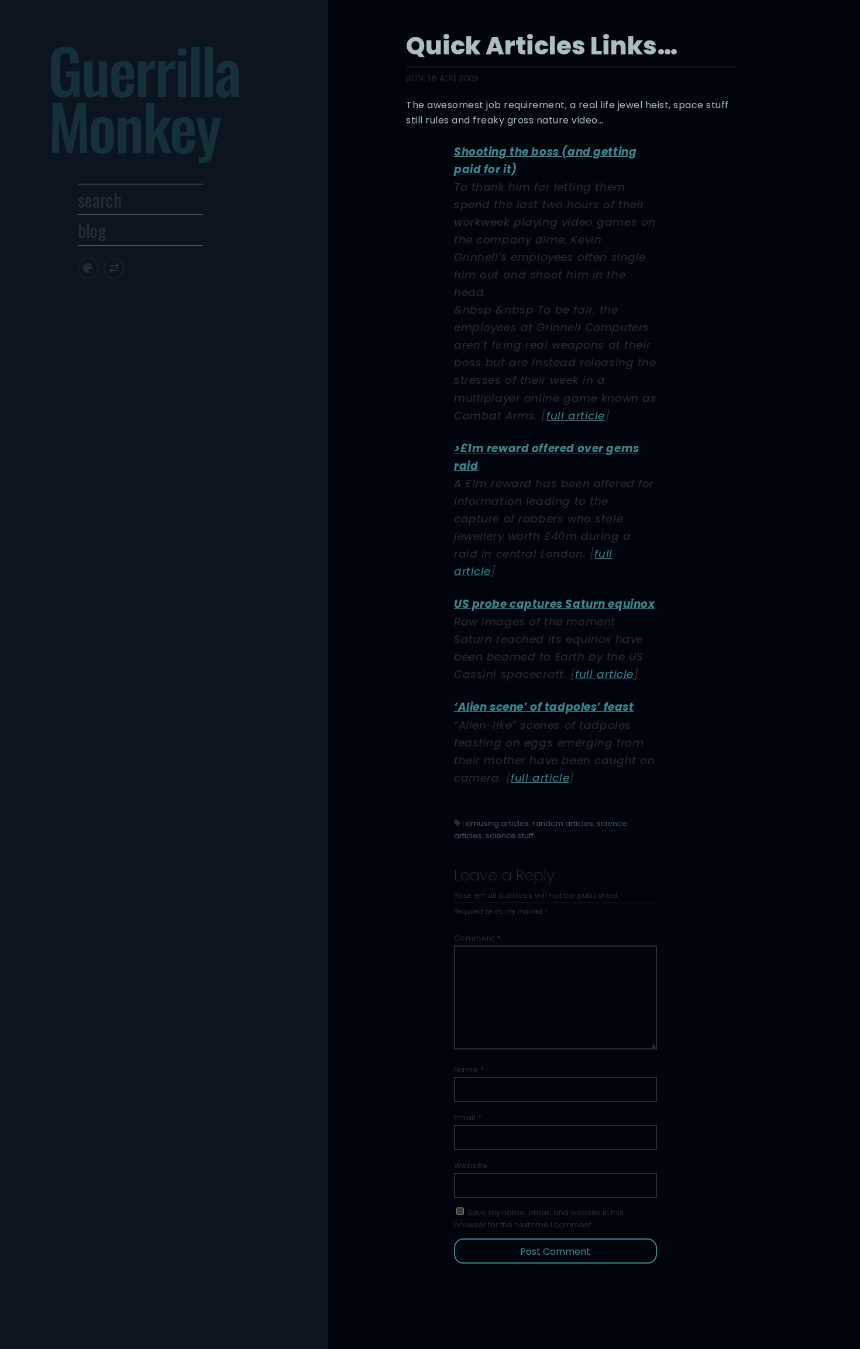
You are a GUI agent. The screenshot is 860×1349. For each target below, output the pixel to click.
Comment (477, 938)
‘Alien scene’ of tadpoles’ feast (544, 707)
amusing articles (497, 823)
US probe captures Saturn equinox (554, 604)
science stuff (510, 835)
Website (471, 1165)
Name (469, 1069)
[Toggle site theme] (88, 268)
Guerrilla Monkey (144, 97)
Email (468, 1117)
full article (575, 415)
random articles (562, 823)
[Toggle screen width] (114, 268)
